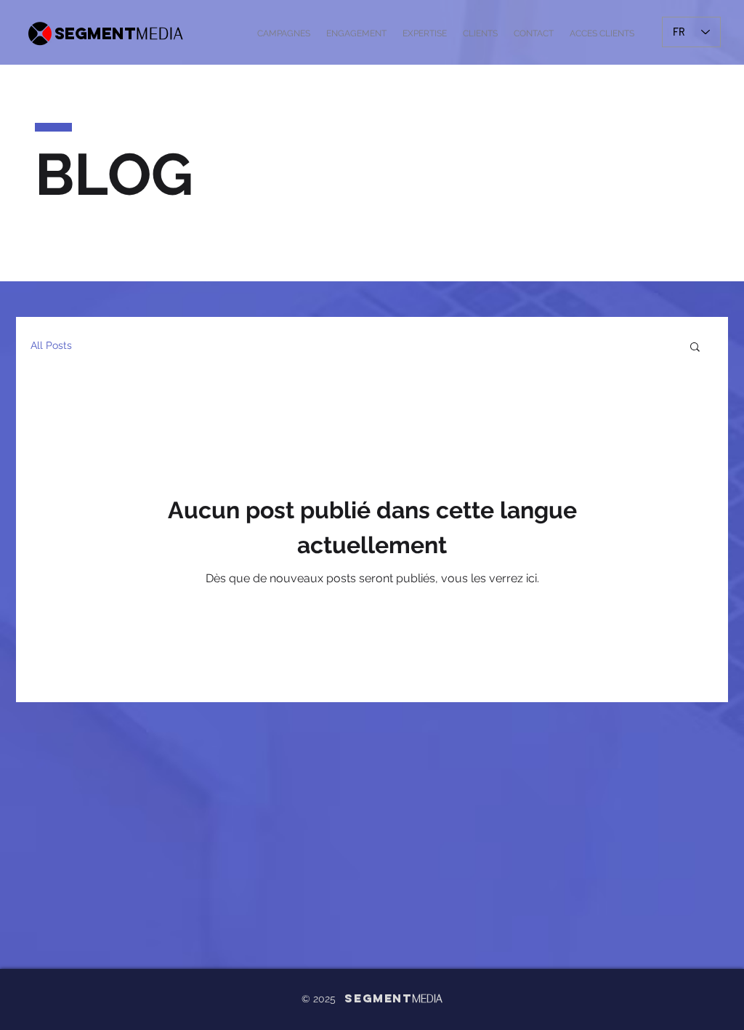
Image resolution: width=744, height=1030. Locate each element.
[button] (695, 347)
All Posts (51, 345)
